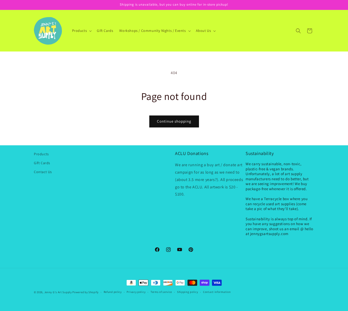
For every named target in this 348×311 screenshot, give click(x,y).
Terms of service (161, 292)
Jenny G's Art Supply (58, 292)
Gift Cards (42, 163)
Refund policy (113, 292)
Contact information (217, 292)
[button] (81, 30)
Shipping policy (187, 292)
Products (41, 154)
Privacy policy (136, 292)
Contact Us (43, 172)
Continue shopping (174, 121)
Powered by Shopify (85, 292)
